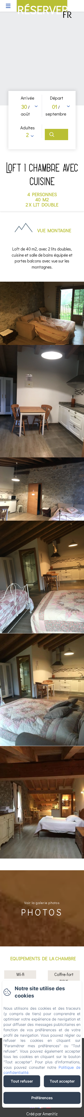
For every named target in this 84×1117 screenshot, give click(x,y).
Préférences (42, 1097)
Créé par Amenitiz (42, 1114)
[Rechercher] (56, 134)
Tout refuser (22, 1081)
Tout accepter (62, 1081)
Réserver (42, 7)
